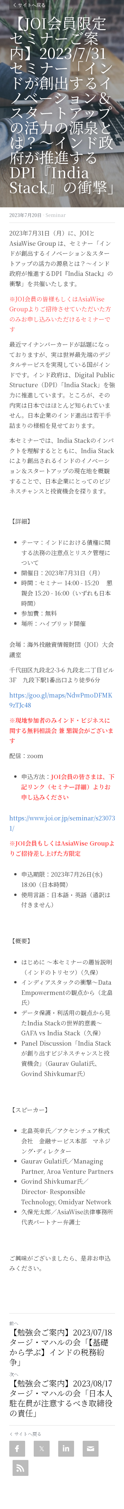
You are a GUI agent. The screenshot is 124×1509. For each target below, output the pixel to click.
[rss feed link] (20, 1468)
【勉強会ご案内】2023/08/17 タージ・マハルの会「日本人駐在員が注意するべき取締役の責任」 (60, 1398)
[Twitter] (42, 1449)
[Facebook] (17, 1449)
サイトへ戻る (32, 5)
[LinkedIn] (66, 1449)
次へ (14, 1374)
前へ (14, 1323)
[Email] (91, 1449)
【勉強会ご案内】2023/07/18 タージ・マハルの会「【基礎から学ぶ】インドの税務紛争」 (60, 1347)
